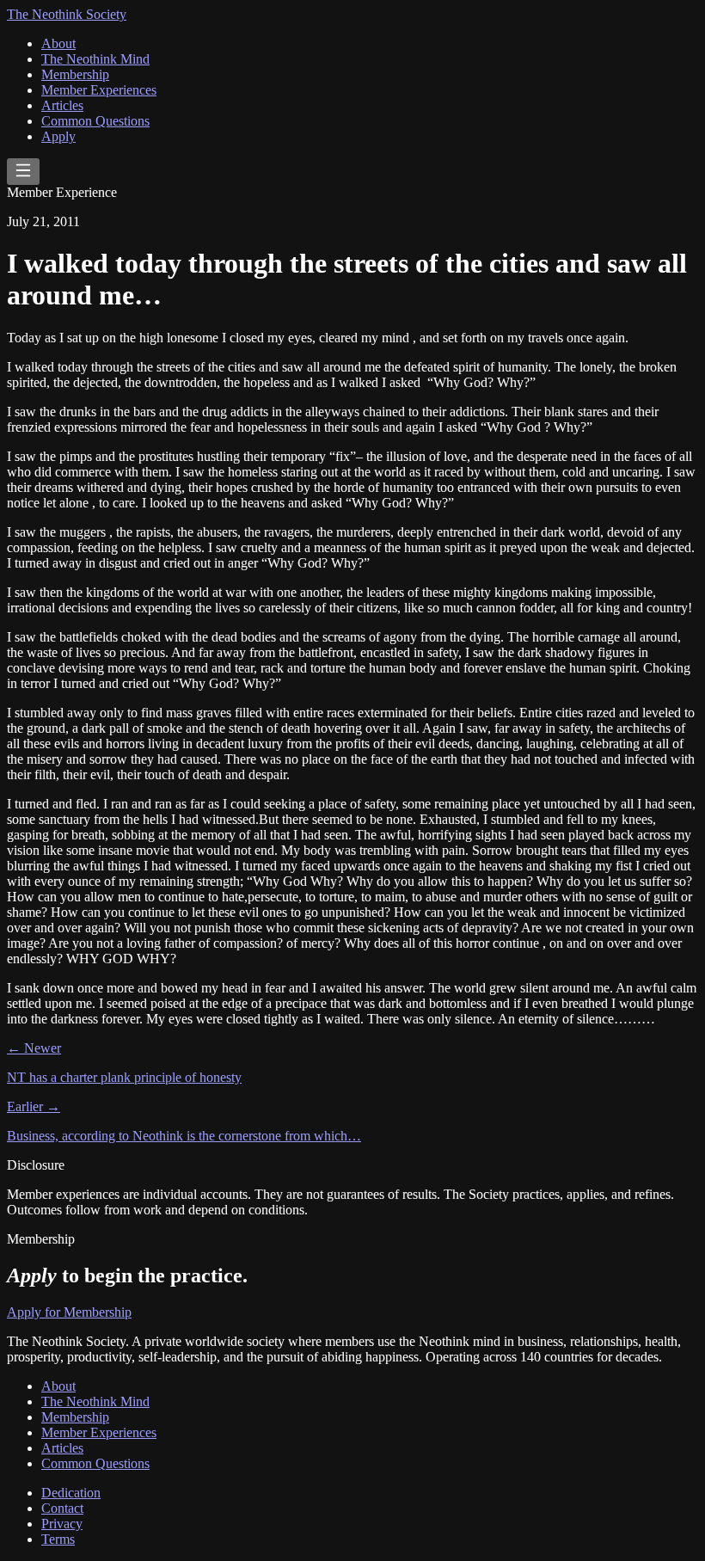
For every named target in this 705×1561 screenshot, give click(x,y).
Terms (58, 1539)
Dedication (71, 1492)
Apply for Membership (69, 1312)
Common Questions (95, 121)
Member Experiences (98, 90)
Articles (62, 105)
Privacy (62, 1523)
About (58, 43)
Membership (75, 74)
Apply (58, 136)
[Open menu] (23, 171)
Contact (62, 1508)
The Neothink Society (66, 14)
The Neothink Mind (95, 59)
